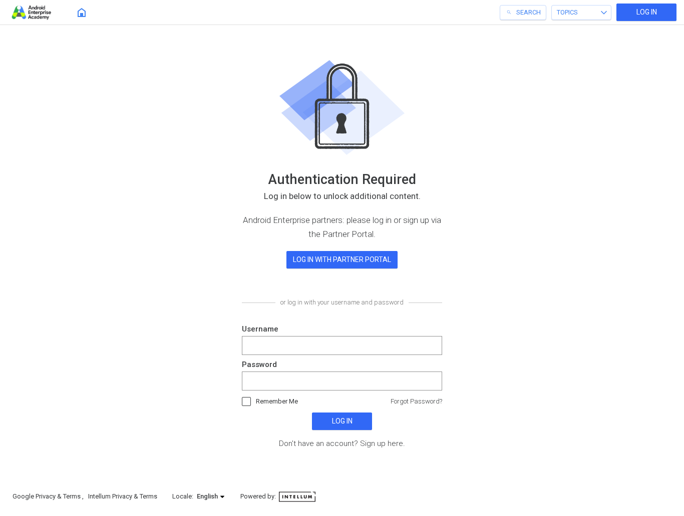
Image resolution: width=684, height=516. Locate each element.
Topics (567, 12)
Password (259, 364)
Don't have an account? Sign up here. (342, 443)
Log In (342, 421)
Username (260, 329)
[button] (211, 497)
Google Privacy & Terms (47, 496)
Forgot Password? (416, 401)
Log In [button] (646, 12)
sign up (416, 220)
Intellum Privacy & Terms (122, 496)
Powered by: (258, 496)
